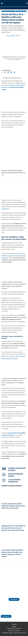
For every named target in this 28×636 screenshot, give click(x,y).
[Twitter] (7, 577)
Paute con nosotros (14, 630)
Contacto (14, 624)
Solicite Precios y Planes (14, 628)
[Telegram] (14, 72)
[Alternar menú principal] (2, 3)
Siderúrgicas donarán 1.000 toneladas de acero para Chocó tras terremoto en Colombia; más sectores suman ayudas (13, 528)
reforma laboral (5, 208)
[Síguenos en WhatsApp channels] (4, 474)
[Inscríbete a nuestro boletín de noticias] (4, 469)
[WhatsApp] (2, 72)
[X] (5, 72)
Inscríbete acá (6, 616)
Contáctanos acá (14, 599)
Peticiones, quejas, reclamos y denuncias (14, 633)
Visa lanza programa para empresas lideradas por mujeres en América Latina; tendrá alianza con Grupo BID (13, 506)
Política (14, 626)
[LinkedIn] (8, 72)
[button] (27, 4)
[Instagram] (13, 577)
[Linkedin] (10, 577)
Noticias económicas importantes (8, 11)
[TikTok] (15, 577)
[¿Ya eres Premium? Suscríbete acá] (4, 480)
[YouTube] (18, 577)
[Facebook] (11, 72)
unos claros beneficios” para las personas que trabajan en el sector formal (13, 255)
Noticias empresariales (20, 11)
